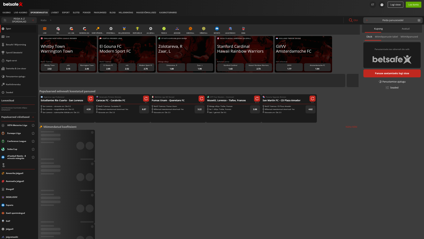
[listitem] (6, 12)
